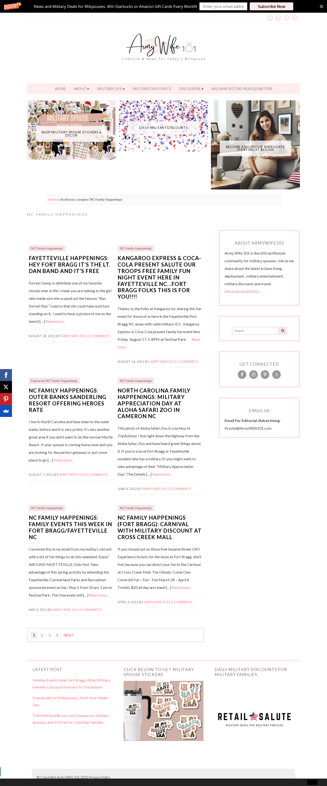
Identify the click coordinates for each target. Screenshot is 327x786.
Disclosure (190, 88)
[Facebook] (6, 375)
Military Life (109, 88)
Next (69, 635)
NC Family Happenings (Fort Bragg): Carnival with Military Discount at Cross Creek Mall (160, 527)
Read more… (55, 321)
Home (60, 88)
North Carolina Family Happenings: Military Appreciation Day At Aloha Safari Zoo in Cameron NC (154, 403)
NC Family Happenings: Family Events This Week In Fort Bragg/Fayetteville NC (70, 527)
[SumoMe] (6, 411)
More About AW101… (243, 291)
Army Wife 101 (73, 336)
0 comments (99, 336)
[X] (6, 387)
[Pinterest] (6, 399)
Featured (37, 381)
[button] (163, 6)
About (80, 88)
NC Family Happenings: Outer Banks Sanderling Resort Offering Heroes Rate (67, 400)
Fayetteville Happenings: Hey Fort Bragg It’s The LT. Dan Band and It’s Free (69, 264)
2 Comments (187, 362)
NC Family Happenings (47, 248)
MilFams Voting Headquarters (241, 88)
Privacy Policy (99, 777)
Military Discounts (152, 88)
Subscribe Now (271, 6)
